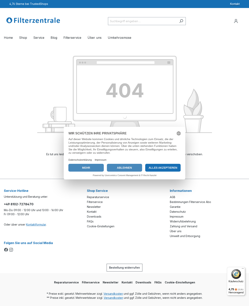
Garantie (175, 206)
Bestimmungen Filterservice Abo (190, 202)
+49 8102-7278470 (18, 204)
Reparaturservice (98, 197)
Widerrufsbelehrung (183, 221)
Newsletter (94, 206)
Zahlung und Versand (183, 226)
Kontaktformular (36, 224)
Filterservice (95, 202)
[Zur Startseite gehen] (33, 20)
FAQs (90, 221)
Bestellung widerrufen (124, 267)
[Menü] (242, 269)
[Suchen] (181, 21)
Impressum (176, 216)
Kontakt (91, 211)
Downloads (94, 216)
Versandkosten (113, 293)
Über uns (175, 231)
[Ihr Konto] (235, 21)
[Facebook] (6, 250)
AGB (172, 197)
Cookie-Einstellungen (100, 226)
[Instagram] (11, 250)
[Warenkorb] (242, 19)
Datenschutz (178, 211)
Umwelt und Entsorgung (185, 236)
